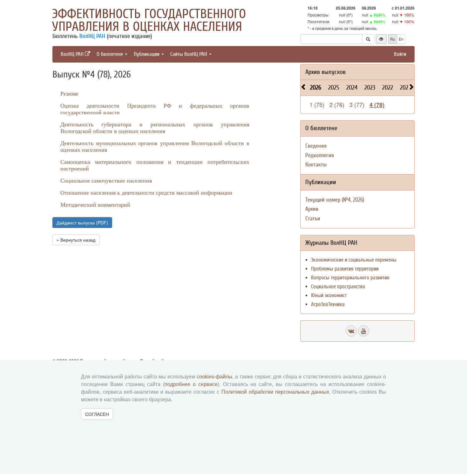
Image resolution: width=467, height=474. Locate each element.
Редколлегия (319, 155)
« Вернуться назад (76, 240)
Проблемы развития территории (345, 269)
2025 (333, 87)
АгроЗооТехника (328, 304)
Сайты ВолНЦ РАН (189, 54)
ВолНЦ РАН (92, 36)
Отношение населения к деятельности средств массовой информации (146, 192)
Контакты (316, 164)
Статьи (312, 218)
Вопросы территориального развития (350, 278)
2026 (315, 87)
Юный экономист (329, 295)
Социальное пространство (338, 287)
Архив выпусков (325, 72)
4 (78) (376, 105)
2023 (369, 87)
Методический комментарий (95, 204)
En (401, 39)
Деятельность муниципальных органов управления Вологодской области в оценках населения (154, 146)
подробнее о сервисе (191, 384)
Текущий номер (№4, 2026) (334, 200)
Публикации (147, 54)
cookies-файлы (214, 376)
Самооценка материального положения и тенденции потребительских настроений (154, 165)
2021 (405, 87)
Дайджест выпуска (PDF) (82, 222)
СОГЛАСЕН (97, 414)
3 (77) (356, 104)
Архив (311, 209)
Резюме (69, 93)
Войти (400, 54)
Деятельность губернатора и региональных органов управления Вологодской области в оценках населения (154, 127)
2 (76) (336, 104)
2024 (351, 87)
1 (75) (316, 104)
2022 (387, 87)
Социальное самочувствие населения (106, 180)
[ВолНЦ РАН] (351, 331)
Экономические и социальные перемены (353, 260)
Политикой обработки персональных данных (275, 392)
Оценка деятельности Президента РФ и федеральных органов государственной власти (154, 109)
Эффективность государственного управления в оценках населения (149, 20)
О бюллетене (110, 54)
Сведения (316, 146)
